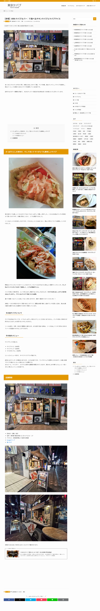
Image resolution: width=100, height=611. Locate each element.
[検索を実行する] (94, 18)
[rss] (93, 1)
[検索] (95, 1)
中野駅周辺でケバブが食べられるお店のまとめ (84, 54)
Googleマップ (11, 440)
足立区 (84, 144)
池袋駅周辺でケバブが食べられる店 (83, 46)
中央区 (74, 131)
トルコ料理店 (77, 109)
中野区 (79, 131)
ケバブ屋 (7, 21)
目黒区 (83, 141)
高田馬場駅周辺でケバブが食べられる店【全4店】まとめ (84, 59)
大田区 (89, 133)
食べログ (9, 442)
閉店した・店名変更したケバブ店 (82, 113)
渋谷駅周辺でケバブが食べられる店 (83, 36)
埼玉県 (84, 133)
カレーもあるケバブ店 (79, 93)
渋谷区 (74, 141)
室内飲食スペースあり (16, 21)
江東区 (91, 139)
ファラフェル (76, 128)
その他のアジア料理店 (79, 106)
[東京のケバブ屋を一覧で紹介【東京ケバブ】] (14, 5)
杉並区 (91, 136)
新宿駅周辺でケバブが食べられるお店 (83, 39)
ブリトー (83, 128)
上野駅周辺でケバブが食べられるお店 (83, 42)
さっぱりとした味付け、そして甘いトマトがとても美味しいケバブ (31, 131)
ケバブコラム (77, 96)
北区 (84, 131)
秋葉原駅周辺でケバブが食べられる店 (83, 29)
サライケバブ (76, 126)
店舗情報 (15, 138)
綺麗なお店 (89, 141)
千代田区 (89, 131)
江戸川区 (86, 139)
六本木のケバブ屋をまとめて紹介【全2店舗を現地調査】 (36, 552)
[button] (9, 599)
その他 (76, 103)
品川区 (79, 133)
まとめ (80, 123)
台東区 (74, 133)
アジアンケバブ (87, 123)
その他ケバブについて (20, 133)
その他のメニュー (19, 135)
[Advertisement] (36, 109)
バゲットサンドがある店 (86, 126)
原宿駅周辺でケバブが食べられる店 (83, 33)
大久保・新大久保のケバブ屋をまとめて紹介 (84, 49)
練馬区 (74, 144)
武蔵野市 (80, 139)
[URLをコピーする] (63, 599)
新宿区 (86, 136)
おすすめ (75, 123)
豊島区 (79, 144)
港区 (22, 21)
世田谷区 (89, 128)
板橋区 (74, 139)
